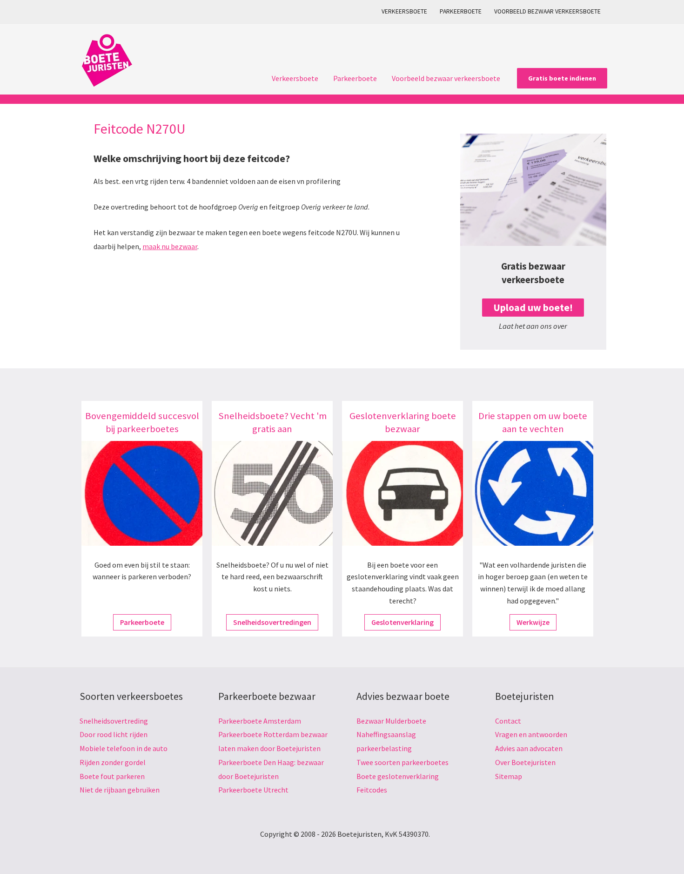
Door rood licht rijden (114, 734)
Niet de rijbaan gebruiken (120, 789)
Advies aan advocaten (529, 748)
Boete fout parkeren (112, 776)
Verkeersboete (404, 11)
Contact (508, 720)
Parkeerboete (461, 11)
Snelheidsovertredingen (272, 622)
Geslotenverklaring (402, 622)
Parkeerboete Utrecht (253, 789)
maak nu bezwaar (169, 246)
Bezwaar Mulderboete (391, 720)
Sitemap (508, 776)
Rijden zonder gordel (113, 762)
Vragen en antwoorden (531, 734)
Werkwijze (533, 622)
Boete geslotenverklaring (397, 776)
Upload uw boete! (533, 307)
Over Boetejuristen (525, 762)
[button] (562, 78)
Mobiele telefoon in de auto (124, 748)
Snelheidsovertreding (114, 720)
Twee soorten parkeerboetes (402, 762)
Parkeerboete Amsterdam (259, 720)
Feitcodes (371, 789)
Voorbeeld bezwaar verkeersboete (547, 11)
